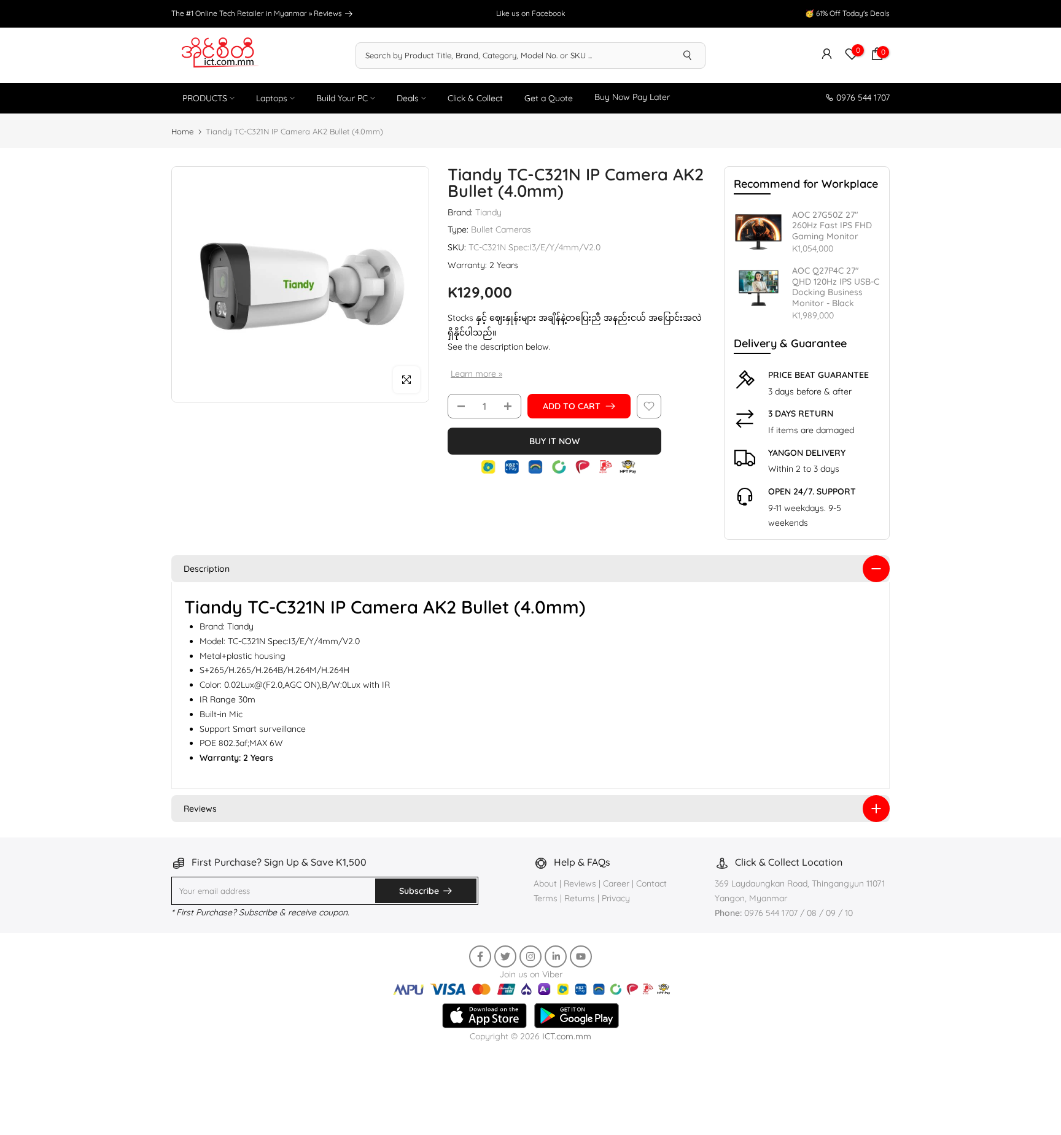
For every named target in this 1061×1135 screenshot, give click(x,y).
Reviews (329, 13)
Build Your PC (342, 98)
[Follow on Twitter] (505, 956)
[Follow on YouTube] (581, 956)
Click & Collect (475, 98)
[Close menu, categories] (757, 1074)
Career (616, 883)
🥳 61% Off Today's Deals (847, 13)
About (546, 883)
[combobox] (513, 55)
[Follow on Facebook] (480, 956)
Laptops (271, 98)
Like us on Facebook (530, 13)
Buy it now (554, 441)
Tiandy (488, 212)
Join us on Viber (530, 974)
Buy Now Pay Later (632, 96)
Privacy (616, 898)
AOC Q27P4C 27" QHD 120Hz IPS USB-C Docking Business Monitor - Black (835, 287)
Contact (651, 883)
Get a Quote (548, 98)
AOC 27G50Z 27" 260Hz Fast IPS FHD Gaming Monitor (832, 226)
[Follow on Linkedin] (556, 956)
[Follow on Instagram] (530, 956)
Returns (579, 898)
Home (182, 131)
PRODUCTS (204, 98)
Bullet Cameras (501, 229)
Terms (546, 898)
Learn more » (476, 373)
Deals (408, 98)
